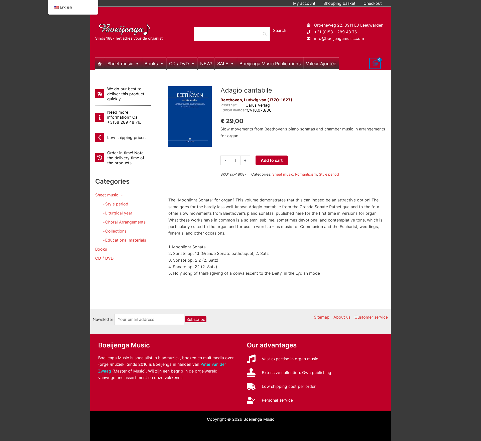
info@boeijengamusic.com (339, 38)
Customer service (371, 317)
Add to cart (272, 160)
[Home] (100, 63)
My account (304, 3)
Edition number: (233, 110)
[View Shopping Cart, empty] (375, 63)
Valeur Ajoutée (321, 63)
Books (151, 63)
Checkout (373, 3)
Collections (116, 231)
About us (341, 317)
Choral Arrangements (125, 222)
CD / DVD (179, 63)
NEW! (206, 63)
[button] (120, 194)
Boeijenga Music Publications (270, 63)
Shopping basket (339, 3)
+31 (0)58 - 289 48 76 (335, 31)
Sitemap (321, 317)
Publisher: (228, 105)
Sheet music (120, 63)
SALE (222, 63)
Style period (116, 203)
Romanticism (306, 174)
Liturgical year (118, 212)
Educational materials (125, 240)
